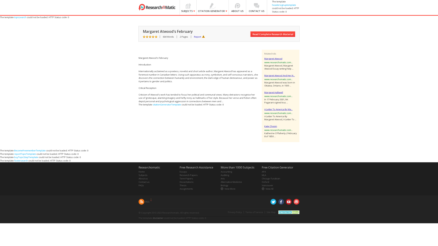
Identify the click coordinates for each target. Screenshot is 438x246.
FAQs (141, 185)
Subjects (143, 175)
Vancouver (267, 185)
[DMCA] (288, 212)
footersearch (21, 160)
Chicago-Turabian (271, 178)
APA (264, 171)
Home (142, 171)
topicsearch (20, 17)
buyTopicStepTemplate (26, 157)
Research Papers (189, 175)
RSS (147, 201)
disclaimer (158, 218)
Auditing (225, 175)
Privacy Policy (235, 212)
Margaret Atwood (273, 58)
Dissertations (187, 181)
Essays (183, 171)
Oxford (265, 181)
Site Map (271, 212)
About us (143, 178)
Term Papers (186, 178)
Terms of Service (254, 212)
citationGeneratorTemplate (167, 104)
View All (269, 188)
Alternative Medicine (231, 181)
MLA (264, 175)
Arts (223, 178)
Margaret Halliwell (273, 92)
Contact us (144, 181)
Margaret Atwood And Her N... (279, 75)
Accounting (226, 171)
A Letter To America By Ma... (278, 109)
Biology (224, 185)
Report (197, 36)
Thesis (183, 185)
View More (229, 188)
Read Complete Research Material (273, 34)
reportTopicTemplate (25, 153)
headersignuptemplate (284, 4)
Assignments (186, 188)
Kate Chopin (270, 126)
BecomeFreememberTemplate (30, 150)
